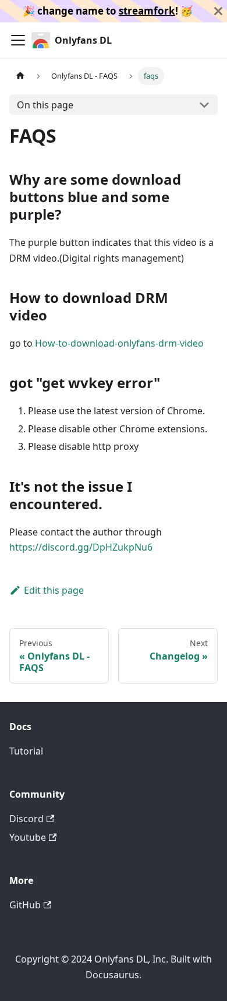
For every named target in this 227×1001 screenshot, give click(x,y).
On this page (45, 104)
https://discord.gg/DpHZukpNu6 (80, 547)
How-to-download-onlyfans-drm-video (119, 343)
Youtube (27, 837)
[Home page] (20, 76)
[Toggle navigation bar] (18, 40)
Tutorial (26, 751)
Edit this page (54, 590)
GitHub (25, 904)
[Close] (218, 11)
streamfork (147, 10)
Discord (26, 818)
